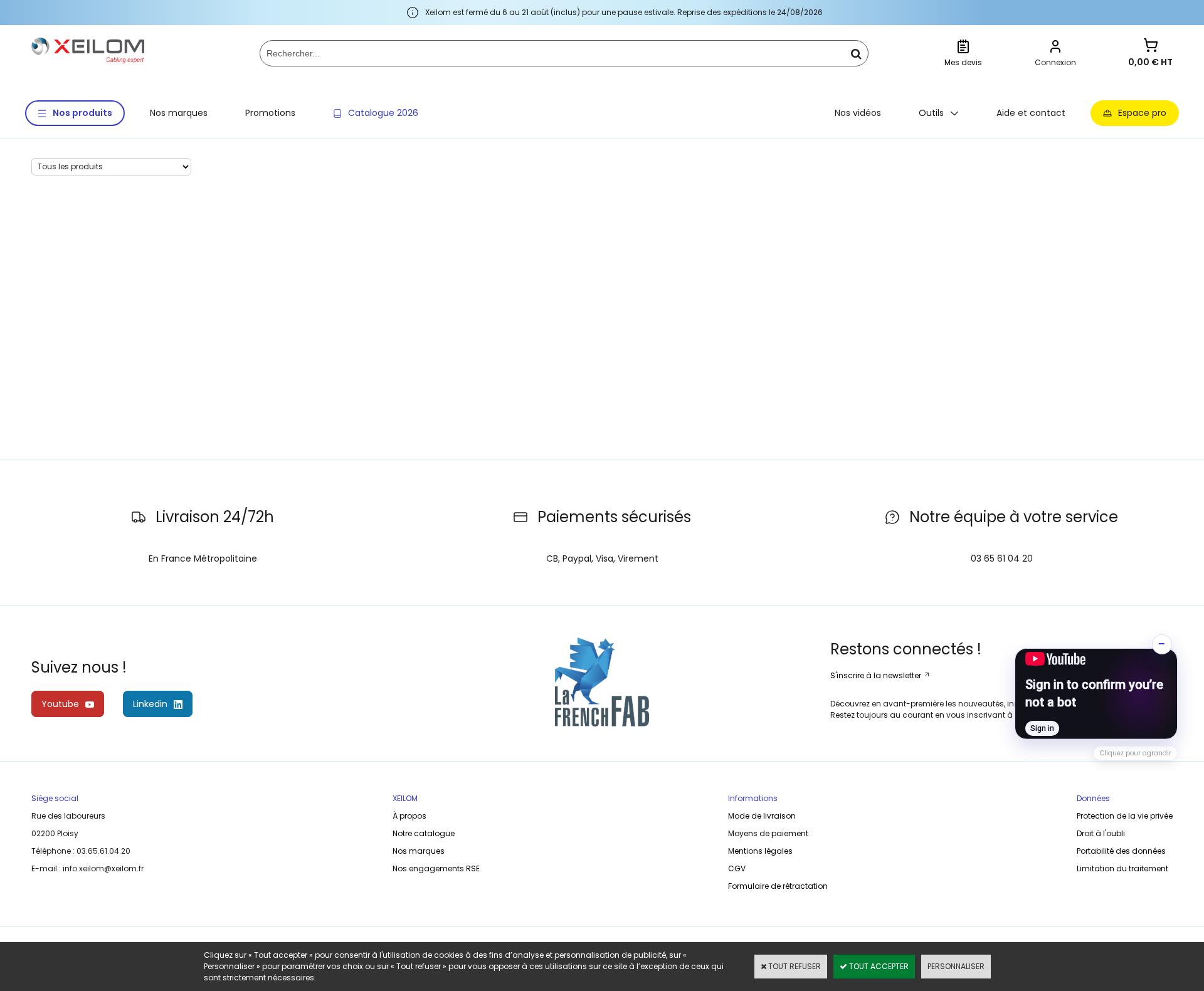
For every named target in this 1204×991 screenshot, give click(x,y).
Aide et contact (1030, 113)
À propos (409, 815)
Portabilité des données (1121, 851)
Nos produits (82, 113)
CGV (737, 868)
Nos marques (179, 113)
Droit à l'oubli (1101, 833)
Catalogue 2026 (383, 113)
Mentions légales (760, 851)
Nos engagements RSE (436, 868)
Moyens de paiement (768, 833)
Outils (931, 113)
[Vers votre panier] (1150, 47)
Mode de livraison (762, 815)
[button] (1096, 694)
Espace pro (1142, 113)
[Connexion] (1055, 48)
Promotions (270, 113)
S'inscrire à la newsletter (876, 675)
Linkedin (150, 704)
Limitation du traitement (1122, 868)
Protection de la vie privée (1125, 815)
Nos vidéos (858, 113)
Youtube (60, 704)
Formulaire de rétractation (778, 886)
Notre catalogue (424, 833)
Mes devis (963, 62)
